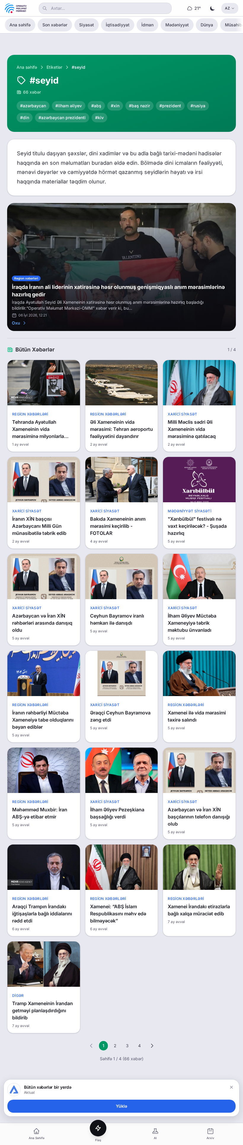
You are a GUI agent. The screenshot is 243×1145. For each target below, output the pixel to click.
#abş (96, 105)
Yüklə (121, 1106)
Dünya (207, 24)
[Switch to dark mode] (212, 8)
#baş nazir (139, 105)
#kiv (99, 117)
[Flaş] (98, 1128)
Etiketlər (54, 67)
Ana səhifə (20, 24)
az (227, 8)
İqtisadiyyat (118, 24)
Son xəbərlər (54, 24)
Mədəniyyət (177, 24)
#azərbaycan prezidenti (62, 117)
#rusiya (198, 105)
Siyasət (86, 24)
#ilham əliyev (68, 105)
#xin (115, 105)
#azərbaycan (33, 105)
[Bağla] (231, 1087)
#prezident (170, 105)
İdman (147, 24)
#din (24, 117)
